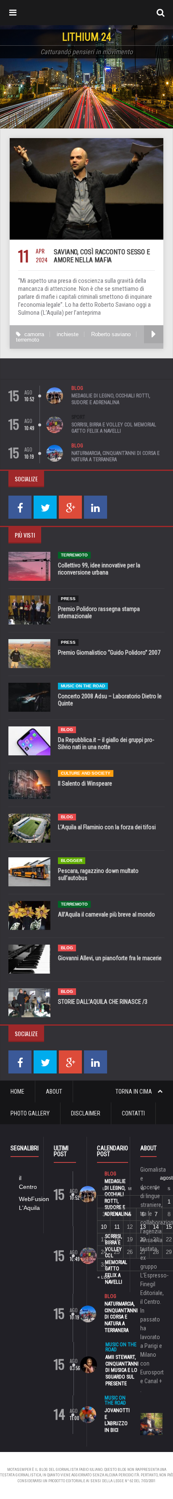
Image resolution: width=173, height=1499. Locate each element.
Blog (77, 388)
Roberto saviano (111, 334)
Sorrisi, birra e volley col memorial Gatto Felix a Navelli (113, 428)
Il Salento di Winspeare (85, 783)
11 (117, 1227)
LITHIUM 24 (86, 37)
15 (169, 1227)
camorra (34, 334)
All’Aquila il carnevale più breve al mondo (106, 914)
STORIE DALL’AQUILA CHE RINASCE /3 (102, 1001)
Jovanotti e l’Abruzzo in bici (117, 1420)
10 (104, 1227)
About (54, 1091)
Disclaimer (85, 1113)
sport (78, 417)
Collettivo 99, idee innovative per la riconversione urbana (99, 569)
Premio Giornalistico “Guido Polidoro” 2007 (109, 652)
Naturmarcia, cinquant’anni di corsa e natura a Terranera (115, 456)
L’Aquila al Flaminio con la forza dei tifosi (107, 827)
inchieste (68, 334)
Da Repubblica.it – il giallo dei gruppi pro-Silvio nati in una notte (106, 743)
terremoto (27, 339)
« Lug (103, 1277)
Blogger (71, 860)
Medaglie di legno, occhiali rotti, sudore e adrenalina (110, 399)
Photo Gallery (30, 1113)
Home (17, 1091)
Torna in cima (134, 1091)
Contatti (133, 1113)
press (68, 598)
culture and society (85, 773)
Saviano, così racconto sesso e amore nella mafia (102, 256)
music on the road (83, 686)
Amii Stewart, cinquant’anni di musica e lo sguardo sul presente (122, 1370)
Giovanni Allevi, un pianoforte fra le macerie (110, 958)
